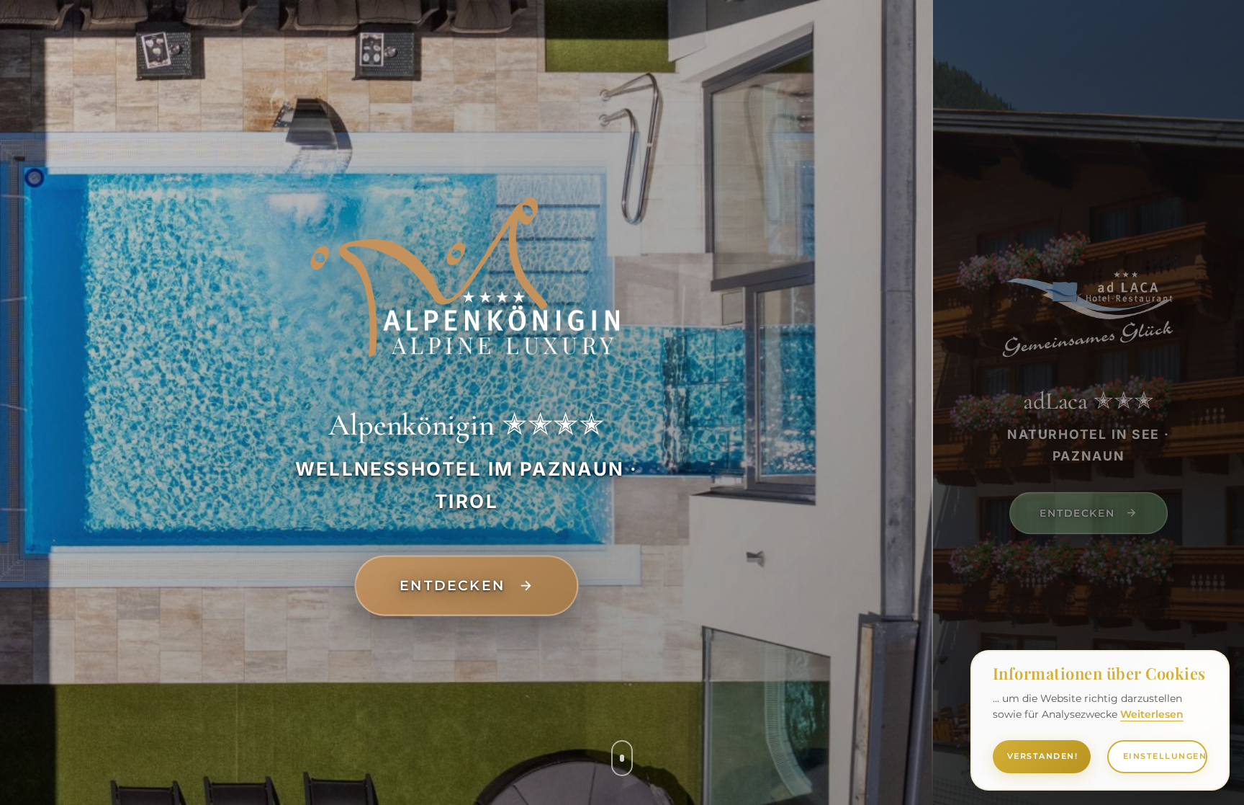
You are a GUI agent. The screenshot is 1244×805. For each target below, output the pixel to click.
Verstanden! (1042, 756)
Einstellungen (1165, 756)
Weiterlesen (1152, 714)
